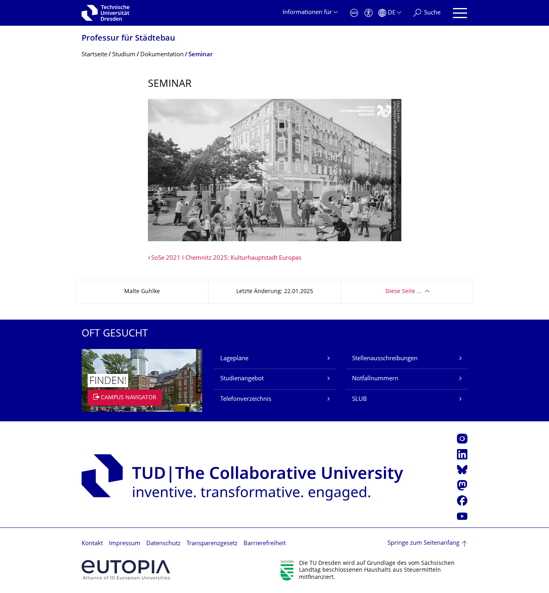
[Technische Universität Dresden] (105, 12)
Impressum (124, 544)
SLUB (359, 399)
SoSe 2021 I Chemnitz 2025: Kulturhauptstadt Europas (226, 258)
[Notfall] (354, 13)
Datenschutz (163, 544)
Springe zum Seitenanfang (423, 543)
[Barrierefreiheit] (368, 13)
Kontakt (92, 544)
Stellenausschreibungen (385, 359)
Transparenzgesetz (212, 544)
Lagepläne (234, 359)
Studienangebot (242, 379)
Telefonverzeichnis (245, 399)
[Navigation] (460, 13)
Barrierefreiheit (265, 544)
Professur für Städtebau (128, 39)
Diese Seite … (403, 291)
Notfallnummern (375, 379)
